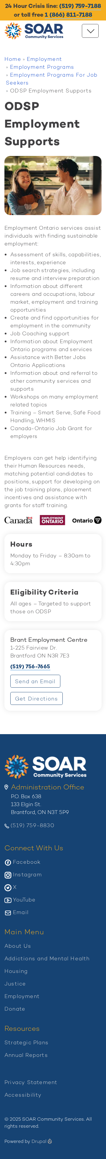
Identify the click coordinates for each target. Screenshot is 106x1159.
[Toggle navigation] (90, 31)
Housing (16, 971)
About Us (18, 945)
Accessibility (23, 1094)
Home (12, 59)
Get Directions (39, 700)
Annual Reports (26, 1055)
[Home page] (35, 31)
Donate (14, 1008)
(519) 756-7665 (30, 666)
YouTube (24, 899)
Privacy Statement (30, 1082)
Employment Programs (42, 66)
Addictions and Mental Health (47, 958)
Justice (15, 983)
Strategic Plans (26, 1042)
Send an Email (35, 681)
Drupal (39, 1141)
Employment (44, 59)
